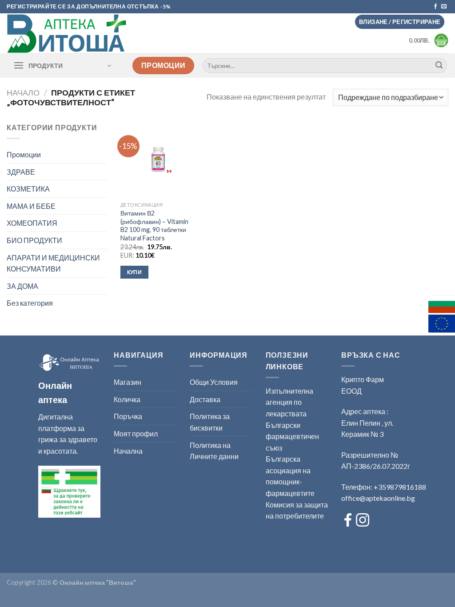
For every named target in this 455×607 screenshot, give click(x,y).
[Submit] (439, 65)
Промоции (24, 154)
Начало (23, 92)
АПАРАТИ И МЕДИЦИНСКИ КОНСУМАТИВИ (53, 263)
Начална (128, 451)
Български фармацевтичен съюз (292, 436)
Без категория (30, 303)
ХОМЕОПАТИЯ (32, 223)
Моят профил (136, 433)
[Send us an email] (444, 7)
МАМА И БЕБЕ (31, 206)
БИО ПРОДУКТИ (34, 240)
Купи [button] (134, 272)
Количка (127, 399)
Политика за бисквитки (210, 422)
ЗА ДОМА (22, 286)
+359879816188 (400, 487)
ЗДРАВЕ (21, 172)
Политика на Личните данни (214, 451)
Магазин (127, 382)
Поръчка (128, 416)
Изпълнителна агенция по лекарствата (289, 402)
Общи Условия (214, 382)
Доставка (205, 399)
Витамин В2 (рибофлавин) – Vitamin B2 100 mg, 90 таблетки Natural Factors (154, 225)
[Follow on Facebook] (435, 7)
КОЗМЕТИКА (28, 188)
